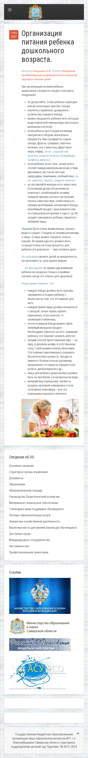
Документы (16, 478)
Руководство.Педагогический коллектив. (34, 496)
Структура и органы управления (28, 472)
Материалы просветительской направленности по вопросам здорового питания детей (49, 75)
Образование (17, 484)
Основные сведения (21, 465)
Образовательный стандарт (26, 490)
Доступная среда (19, 533)
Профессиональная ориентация (28, 552)
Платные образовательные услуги (29, 515)
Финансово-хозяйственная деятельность (34, 521)
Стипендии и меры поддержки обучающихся (36, 509)
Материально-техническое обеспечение (33, 503)
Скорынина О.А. (42, 71)
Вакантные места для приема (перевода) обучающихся (43, 527)
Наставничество (19, 546)
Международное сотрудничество (29, 540)
